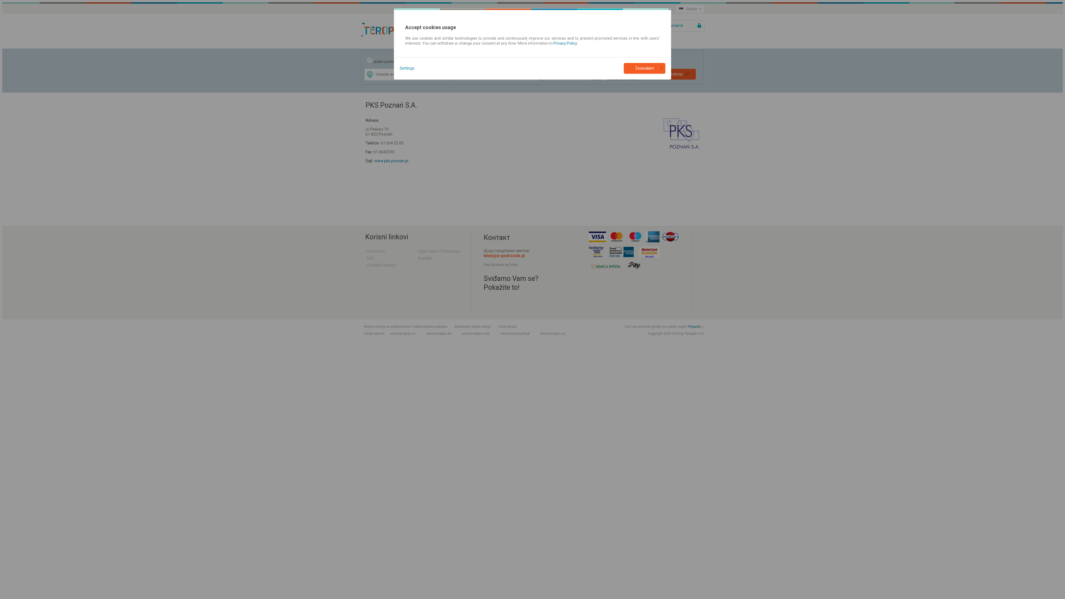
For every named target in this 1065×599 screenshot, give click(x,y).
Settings (407, 68)
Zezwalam (644, 68)
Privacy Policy (565, 43)
